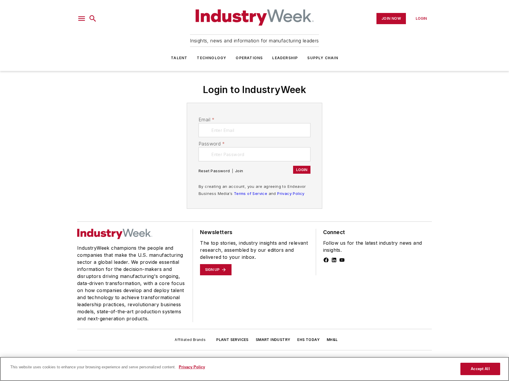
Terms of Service (250, 193)
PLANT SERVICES (232, 339)
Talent (179, 58)
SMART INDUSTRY (273, 339)
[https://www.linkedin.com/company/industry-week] (334, 260)
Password (212, 144)
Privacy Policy (291, 193)
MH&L (332, 339)
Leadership (285, 58)
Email (206, 119)
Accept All (480, 369)
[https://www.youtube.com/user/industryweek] (342, 260)
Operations (249, 58)
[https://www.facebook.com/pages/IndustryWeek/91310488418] (326, 260)
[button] (81, 18)
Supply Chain (322, 58)
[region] (254, 369)
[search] (92, 18)
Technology (211, 58)
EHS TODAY (308, 339)
